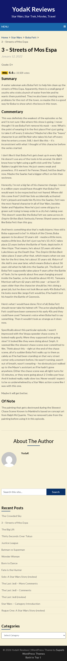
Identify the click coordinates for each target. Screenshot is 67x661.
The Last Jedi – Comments (16, 590)
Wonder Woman (10, 556)
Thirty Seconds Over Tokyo (16, 536)
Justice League (9, 542)
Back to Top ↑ (33, 657)
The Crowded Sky (11, 515)
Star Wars (16, 37)
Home (4, 37)
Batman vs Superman (13, 549)
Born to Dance (9, 563)
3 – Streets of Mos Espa (14, 522)
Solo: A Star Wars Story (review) (19, 576)
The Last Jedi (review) (13, 596)
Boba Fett (30, 37)
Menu (5, 26)
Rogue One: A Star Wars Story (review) (23, 610)
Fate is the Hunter (11, 569)
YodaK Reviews (33, 9)
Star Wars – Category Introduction (20, 603)
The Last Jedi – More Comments (19, 583)
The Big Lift (7, 529)
